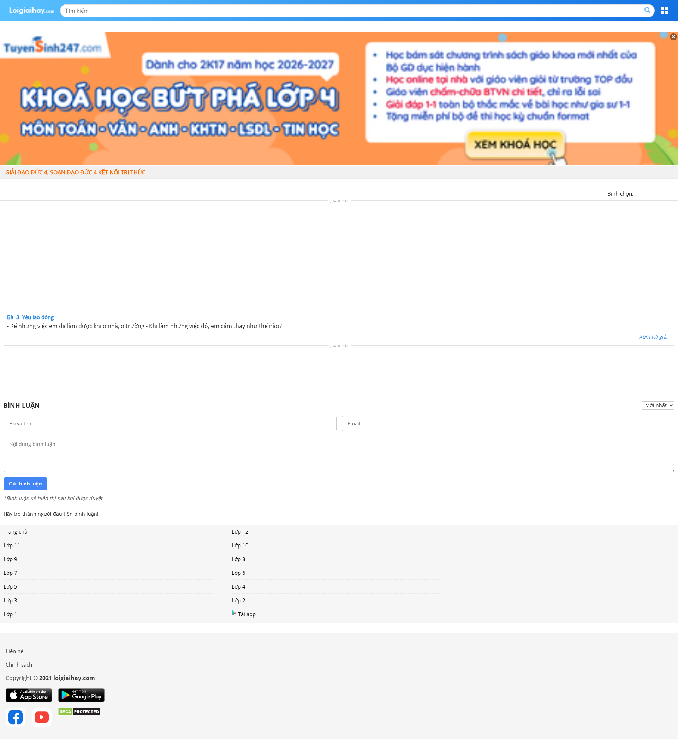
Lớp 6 (238, 572)
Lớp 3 (10, 600)
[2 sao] (647, 193)
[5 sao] (673, 193)
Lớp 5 (10, 586)
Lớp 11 (12, 545)
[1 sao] (639, 193)
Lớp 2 (238, 600)
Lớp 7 (10, 572)
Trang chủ (16, 531)
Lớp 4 (238, 586)
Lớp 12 (240, 531)
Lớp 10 (240, 545)
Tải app (247, 614)
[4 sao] (664, 193)
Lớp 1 (10, 614)
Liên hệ (14, 651)
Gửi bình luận (25, 484)
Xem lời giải (653, 336)
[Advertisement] (339, 258)
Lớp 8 (238, 558)
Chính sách (19, 664)
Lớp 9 (10, 558)
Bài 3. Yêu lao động (30, 317)
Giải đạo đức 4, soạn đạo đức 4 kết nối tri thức (75, 172)
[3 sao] (656, 193)
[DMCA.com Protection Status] (79, 717)
